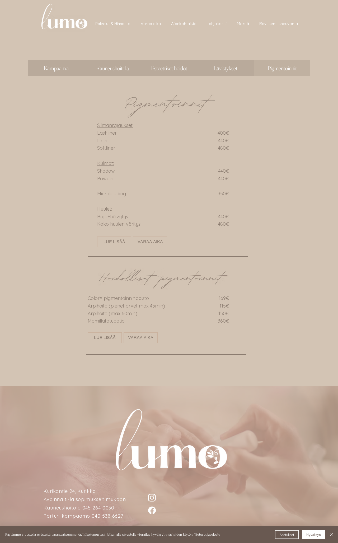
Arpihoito (97, 306)
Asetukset (287, 535)
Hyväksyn (313, 535)
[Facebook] (152, 510)
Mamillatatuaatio (106, 321)
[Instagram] (152, 497)
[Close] (331, 534)
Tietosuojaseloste (207, 534)
